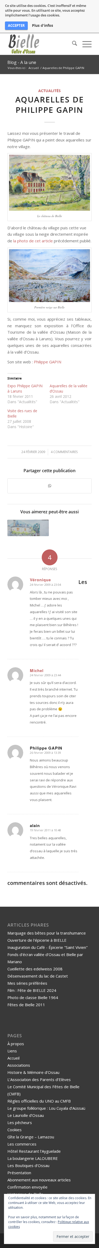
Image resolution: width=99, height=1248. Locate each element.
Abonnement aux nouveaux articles (39, 1179)
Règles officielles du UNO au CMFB (39, 1101)
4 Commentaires (64, 452)
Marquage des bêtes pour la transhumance (46, 933)
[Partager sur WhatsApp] (49, 486)
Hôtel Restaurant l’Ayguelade (34, 1151)
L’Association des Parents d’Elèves (39, 1079)
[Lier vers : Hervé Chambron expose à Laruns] (28, 528)
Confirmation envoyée (27, 1187)
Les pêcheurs (19, 1122)
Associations (18, 1065)
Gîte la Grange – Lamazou (30, 1136)
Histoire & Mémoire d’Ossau (33, 1072)
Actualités (49, 90)
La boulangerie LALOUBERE (32, 1158)
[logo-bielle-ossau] (41, 44)
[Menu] (84, 44)
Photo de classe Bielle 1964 (32, 997)
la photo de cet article (33, 240)
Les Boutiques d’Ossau (28, 1165)
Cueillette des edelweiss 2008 (35, 968)
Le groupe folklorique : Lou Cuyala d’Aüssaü (46, 1108)
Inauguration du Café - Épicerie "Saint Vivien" (47, 947)
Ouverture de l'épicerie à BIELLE (37, 940)
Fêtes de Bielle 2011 (26, 1004)
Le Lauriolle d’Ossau (25, 1115)
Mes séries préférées (27, 983)
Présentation (19, 1172)
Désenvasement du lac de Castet (37, 976)
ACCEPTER (16, 25)
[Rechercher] (72, 44)
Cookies (14, 1129)
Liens (12, 1050)
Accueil (13, 1058)
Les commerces (21, 1144)
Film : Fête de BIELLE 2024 (31, 990)
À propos (15, 1043)
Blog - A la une (21, 62)
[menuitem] (72, 44)
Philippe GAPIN (47, 361)
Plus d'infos (42, 25)
